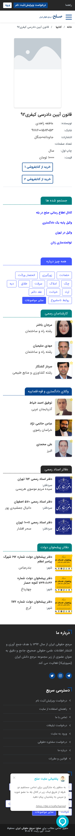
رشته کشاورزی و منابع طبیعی (32, 373)
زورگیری (47, 275)
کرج (28, 608)
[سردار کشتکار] (63, 370)
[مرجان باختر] (63, 329)
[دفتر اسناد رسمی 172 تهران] (63, 485)
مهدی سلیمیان (42, 345)
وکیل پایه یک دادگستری (57, 222)
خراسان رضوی (42, 430)
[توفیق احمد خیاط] (63, 407)
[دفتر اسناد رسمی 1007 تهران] (63, 526)
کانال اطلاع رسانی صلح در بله (54, 212)
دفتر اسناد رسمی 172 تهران (35, 479)
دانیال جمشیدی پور (18, 508)
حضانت (64, 275)
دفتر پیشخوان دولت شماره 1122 (31, 601)
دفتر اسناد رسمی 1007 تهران (34, 522)
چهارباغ (26, 589)
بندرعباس (25, 568)
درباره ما (62, 750)
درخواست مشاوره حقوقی (52, 742)
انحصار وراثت (26, 275)
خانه (69, 27)
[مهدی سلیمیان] (63, 349)
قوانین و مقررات (58, 758)
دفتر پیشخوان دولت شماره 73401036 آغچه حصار (34, 580)
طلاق (24, 283)
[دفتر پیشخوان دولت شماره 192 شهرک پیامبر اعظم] (63, 563)
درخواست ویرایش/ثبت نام (30, 5)
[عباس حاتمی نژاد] (63, 427)
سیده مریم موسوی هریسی (34, 489)
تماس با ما (61, 717)
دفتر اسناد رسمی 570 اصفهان (33, 501)
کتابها (59, 27)
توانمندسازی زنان (61, 242)
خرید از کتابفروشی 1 (37, 166)
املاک (53, 283)
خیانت (53, 291)
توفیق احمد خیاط (41, 402)
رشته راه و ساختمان (38, 331)
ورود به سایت (59, 734)
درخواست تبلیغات (56, 725)
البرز (49, 451)
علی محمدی (44, 444)
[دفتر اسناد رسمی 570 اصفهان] (63, 505)
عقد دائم (36, 291)
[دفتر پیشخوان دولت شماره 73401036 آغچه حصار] (63, 584)
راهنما (68, 5)
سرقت (38, 283)
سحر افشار (24, 529)
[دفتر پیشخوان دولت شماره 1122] (63, 605)
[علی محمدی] (63, 448)
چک (66, 283)
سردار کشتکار (44, 366)
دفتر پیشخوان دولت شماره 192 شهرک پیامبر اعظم (27, 559)
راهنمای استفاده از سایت (53, 709)
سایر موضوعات (34, 300)
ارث (67, 291)
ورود (7, 5)
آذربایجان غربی (41, 409)
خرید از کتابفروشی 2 (37, 179)
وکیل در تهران (63, 232)
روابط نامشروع (60, 300)
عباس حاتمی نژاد (41, 423)
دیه (12, 283)
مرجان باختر (44, 324)
